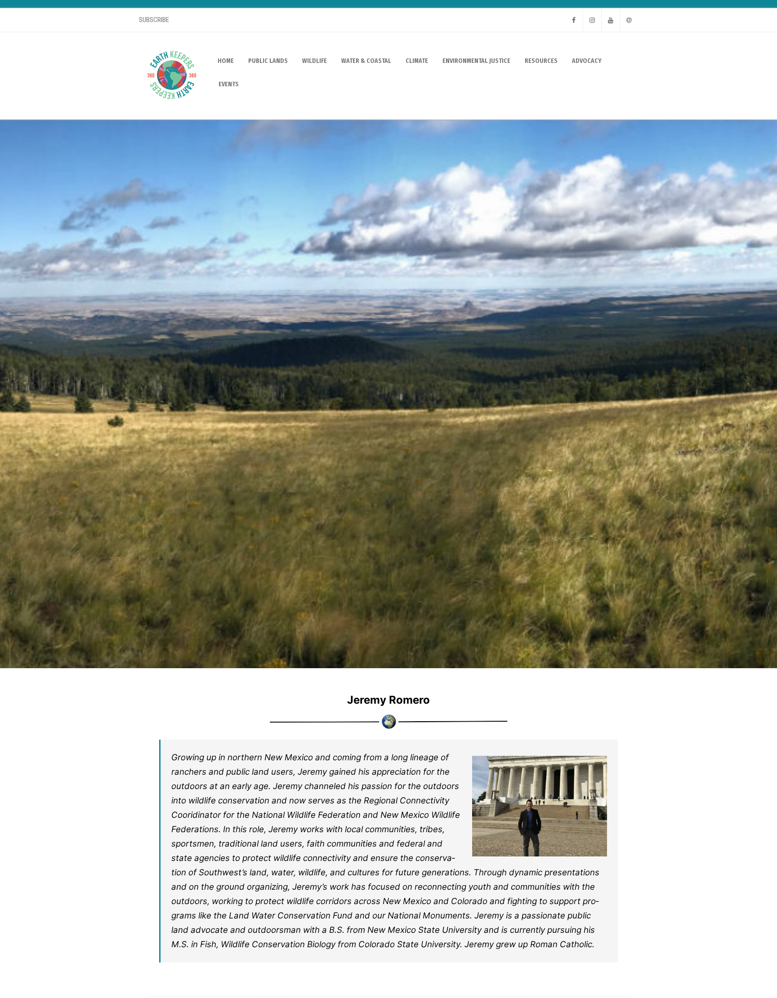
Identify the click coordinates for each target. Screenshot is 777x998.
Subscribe (154, 20)
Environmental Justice (476, 61)
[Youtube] (611, 20)
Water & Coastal (366, 61)
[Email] (629, 20)
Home (226, 61)
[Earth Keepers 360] (172, 116)
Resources (541, 61)
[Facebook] (574, 20)
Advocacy (587, 61)
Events (229, 84)
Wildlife (314, 61)
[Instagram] (592, 20)
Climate (417, 61)
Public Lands (268, 61)
